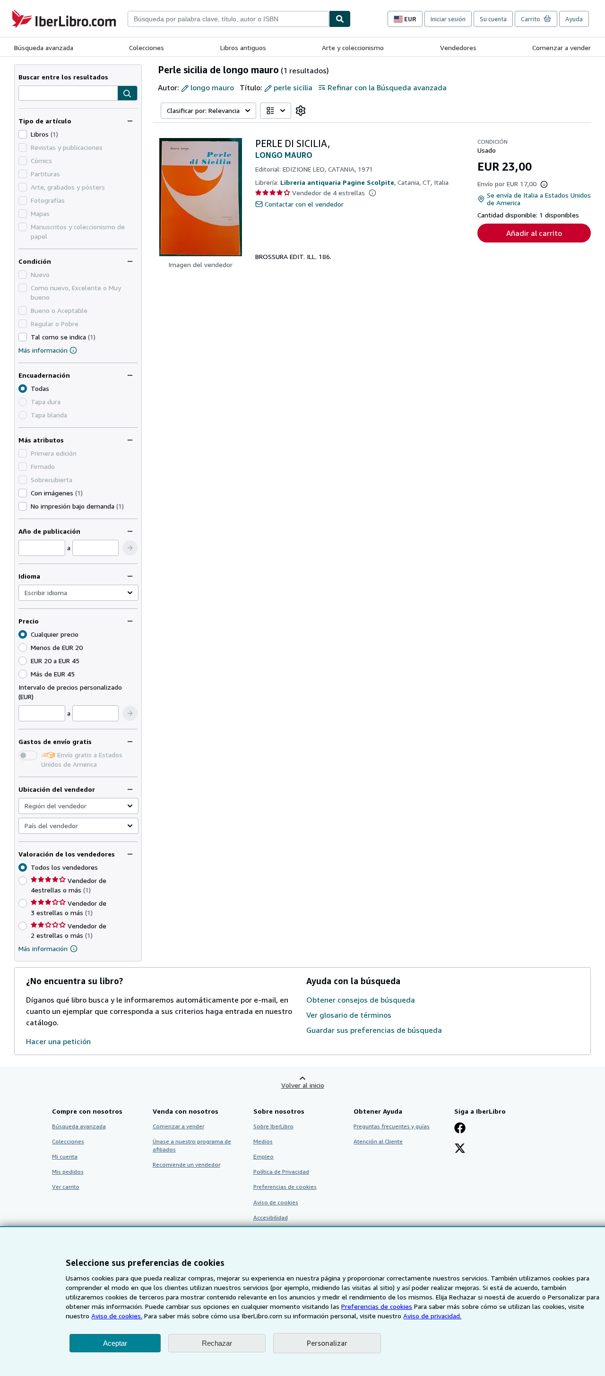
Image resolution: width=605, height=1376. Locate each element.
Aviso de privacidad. (432, 1316)
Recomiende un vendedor (186, 1164)
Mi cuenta (65, 1156)
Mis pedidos (68, 1171)
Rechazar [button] (217, 1343)
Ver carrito (65, 1186)
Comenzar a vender (561, 47)
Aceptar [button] (115, 1343)
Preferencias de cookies (376, 1306)
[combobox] (228, 19)
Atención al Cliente (378, 1141)
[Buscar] (339, 19)
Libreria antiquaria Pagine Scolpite (337, 182)
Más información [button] (43, 948)
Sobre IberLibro (273, 1126)
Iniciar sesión (448, 19)
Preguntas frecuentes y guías (392, 1126)
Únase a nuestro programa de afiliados (192, 1145)
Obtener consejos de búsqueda (360, 999)
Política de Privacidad (281, 1171)
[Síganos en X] (460, 1149)
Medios (263, 1141)
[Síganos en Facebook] (460, 1129)
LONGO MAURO (283, 155)
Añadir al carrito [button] (534, 233)
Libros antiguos (243, 47)
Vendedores (458, 47)
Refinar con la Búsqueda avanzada (387, 87)
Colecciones (146, 47)
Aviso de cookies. (116, 1316)
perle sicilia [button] (293, 87)
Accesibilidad (270, 1217)
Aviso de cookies (275, 1202)
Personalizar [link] (327, 1343)
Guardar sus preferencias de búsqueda (374, 1030)
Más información (43, 350)
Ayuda (574, 19)
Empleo (263, 1156)
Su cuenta (493, 19)
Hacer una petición (58, 1041)
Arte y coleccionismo (353, 47)
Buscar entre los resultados (63, 77)
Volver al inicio (302, 1085)
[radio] (22, 647)
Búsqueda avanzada (43, 47)
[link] (300, 110)
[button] (127, 93)
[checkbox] (22, 134)
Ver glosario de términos (348, 1015)
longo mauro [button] (212, 87)
